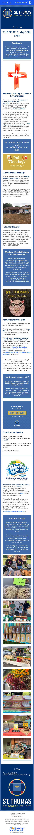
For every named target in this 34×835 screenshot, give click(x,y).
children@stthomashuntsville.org (14, 511)
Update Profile (9, 821)
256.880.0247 (12, 773)
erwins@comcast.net (11, 352)
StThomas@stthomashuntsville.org (18, 775)
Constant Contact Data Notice (21, 821)
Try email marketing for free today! (17, 832)
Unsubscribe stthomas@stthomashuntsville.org (17, 819)
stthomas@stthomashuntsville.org (19, 823)
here (21, 493)
